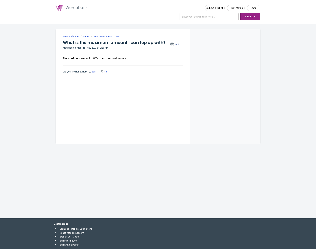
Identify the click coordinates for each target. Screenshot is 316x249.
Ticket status (236, 7)
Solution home (71, 36)
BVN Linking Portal (69, 244)
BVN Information (68, 240)
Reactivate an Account (72, 232)
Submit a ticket (214, 7)
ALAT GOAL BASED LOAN (107, 36)
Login (254, 7)
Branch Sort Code (69, 236)
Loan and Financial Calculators (76, 228)
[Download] (151, 77)
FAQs (86, 36)
